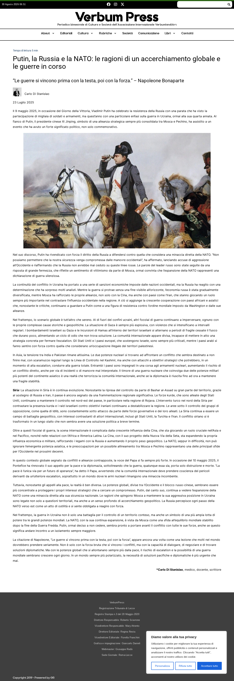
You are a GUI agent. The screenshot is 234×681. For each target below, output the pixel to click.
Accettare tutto (209, 665)
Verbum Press (117, 16)
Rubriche (105, 33)
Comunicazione (148, 33)
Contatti (187, 33)
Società (127, 33)
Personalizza (162, 665)
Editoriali (66, 33)
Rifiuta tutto (185, 665)
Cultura (83, 33)
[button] (48, 33)
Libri (168, 33)
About (45, 33)
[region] (186, 652)
